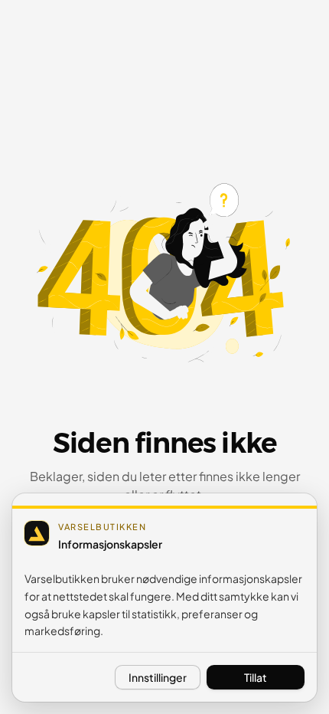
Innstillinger (158, 677)
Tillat (255, 677)
